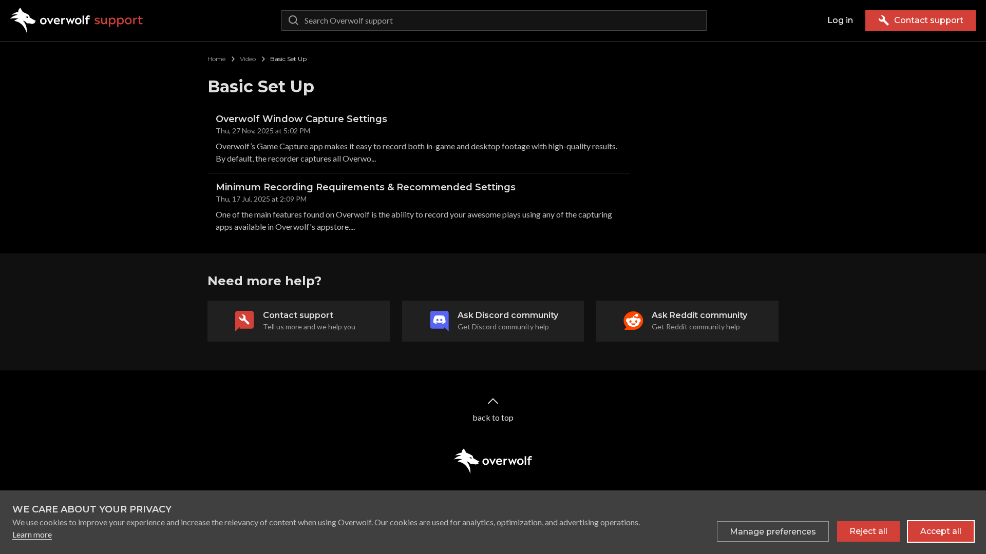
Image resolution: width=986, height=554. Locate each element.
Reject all (868, 531)
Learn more (32, 534)
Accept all (940, 531)
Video (248, 59)
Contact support (928, 20)
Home (216, 59)
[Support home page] (76, 20)
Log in (840, 20)
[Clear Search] (696, 20)
